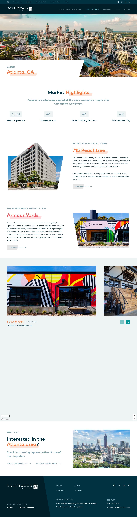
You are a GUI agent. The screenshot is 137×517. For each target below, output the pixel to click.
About (127, 9)
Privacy (10, 507)
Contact (79, 490)
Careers (60, 490)
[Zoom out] (134, 418)
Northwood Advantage (70, 9)
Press (59, 486)
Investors (17, 2)
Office (29, 2)
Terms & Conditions (26, 507)
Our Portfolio (92, 9)
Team (117, 9)
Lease (77, 486)
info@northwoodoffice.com (118, 507)
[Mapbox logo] (5, 419)
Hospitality (41, 2)
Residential (55, 2)
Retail (66, 2)
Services (107, 9)
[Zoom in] (134, 415)
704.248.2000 (113, 503)
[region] (68, 379)
